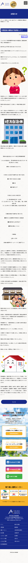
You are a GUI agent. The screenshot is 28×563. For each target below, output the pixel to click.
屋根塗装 (16, 527)
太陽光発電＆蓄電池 (18, 530)
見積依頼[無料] (14, 433)
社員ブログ (24, 37)
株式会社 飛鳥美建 (14, 552)
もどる (14, 402)
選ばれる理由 (17, 524)
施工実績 (2, 533)
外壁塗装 (2, 527)
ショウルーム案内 (4, 535)
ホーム (2, 524)
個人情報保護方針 (4, 544)
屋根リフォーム (3, 530)
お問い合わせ (17, 541)
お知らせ (16, 538)
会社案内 (16, 535)
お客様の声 (17, 533)
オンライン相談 (3, 538)
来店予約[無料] (14, 447)
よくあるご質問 (3, 541)
